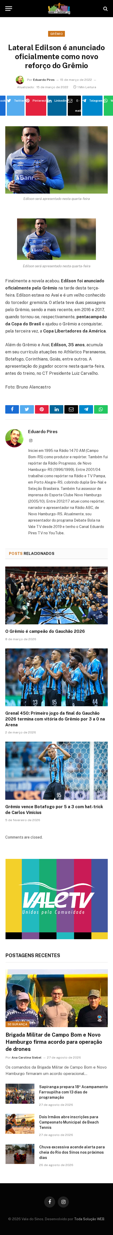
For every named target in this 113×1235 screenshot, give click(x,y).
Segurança (17, 1024)
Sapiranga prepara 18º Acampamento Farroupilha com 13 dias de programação (73, 1092)
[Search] (105, 9)
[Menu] (8, 9)
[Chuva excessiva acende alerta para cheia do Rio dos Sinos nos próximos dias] (20, 1154)
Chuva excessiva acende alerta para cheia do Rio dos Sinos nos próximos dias (72, 1152)
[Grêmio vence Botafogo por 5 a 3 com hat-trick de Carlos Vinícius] (56, 770)
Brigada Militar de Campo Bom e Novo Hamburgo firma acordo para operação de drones (54, 1042)
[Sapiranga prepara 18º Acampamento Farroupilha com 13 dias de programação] (20, 1094)
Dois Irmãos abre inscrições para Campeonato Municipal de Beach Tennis (69, 1122)
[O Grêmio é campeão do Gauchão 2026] (56, 595)
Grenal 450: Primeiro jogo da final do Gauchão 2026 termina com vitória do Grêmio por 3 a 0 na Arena (55, 719)
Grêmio (56, 33)
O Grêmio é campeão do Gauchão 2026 (45, 631)
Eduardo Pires (44, 80)
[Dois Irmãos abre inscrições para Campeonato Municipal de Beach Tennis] (20, 1124)
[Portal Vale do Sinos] (59, 8)
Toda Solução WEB (89, 1219)
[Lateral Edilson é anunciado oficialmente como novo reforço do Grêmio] (56, 160)
